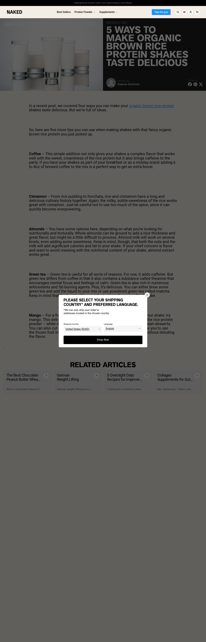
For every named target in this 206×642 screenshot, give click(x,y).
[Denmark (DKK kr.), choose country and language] (184, 12)
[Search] (177, 12)
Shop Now (103, 339)
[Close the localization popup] (147, 294)
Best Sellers (64, 12)
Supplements (107, 12)
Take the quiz (161, 12)
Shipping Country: (71, 324)
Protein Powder (83, 12)
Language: (108, 324)
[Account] (190, 12)
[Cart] (197, 12)
